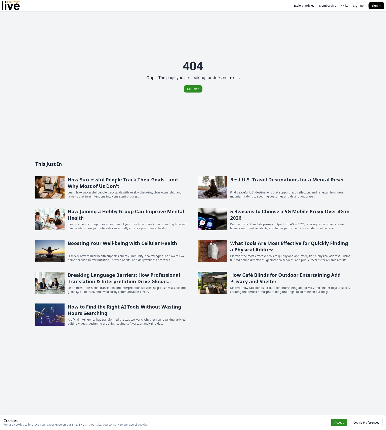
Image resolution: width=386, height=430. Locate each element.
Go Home (193, 89)
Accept (339, 422)
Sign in (376, 5)
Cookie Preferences (366, 422)
